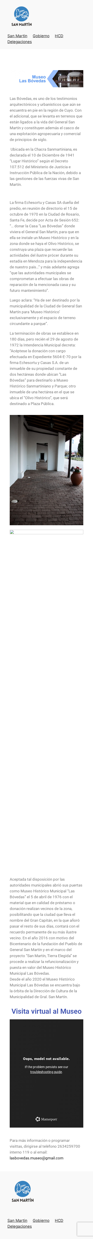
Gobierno (41, 36)
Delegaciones (19, 41)
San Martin (17, 36)
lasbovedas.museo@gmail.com (36, 1158)
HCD (59, 36)
